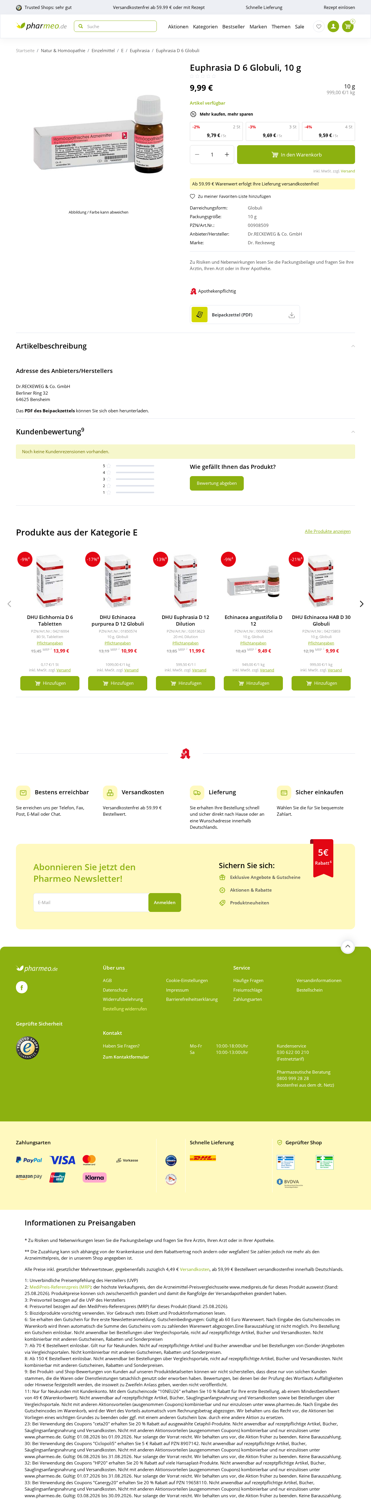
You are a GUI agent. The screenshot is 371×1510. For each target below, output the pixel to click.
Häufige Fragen (248, 980)
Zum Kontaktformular (126, 1057)
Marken (258, 26)
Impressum (177, 990)
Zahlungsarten (247, 999)
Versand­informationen (319, 980)
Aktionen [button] (178, 26)
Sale (299, 26)
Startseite (25, 50)
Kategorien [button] (205, 26)
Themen (281, 26)
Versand (348, 171)
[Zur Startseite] (41, 26)
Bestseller (233, 26)
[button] (361, 603)
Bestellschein (310, 990)
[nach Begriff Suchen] (79, 26)
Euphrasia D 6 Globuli (177, 50)
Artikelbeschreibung (51, 346)
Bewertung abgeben (217, 483)
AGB (107, 980)
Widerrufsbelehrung (123, 999)
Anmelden (165, 902)
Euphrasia (140, 50)
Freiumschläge (247, 990)
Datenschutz (115, 990)
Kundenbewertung (50, 431)
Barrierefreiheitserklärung (192, 999)
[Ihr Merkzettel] (319, 26)
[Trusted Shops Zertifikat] (27, 1047)
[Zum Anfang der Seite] (348, 946)
